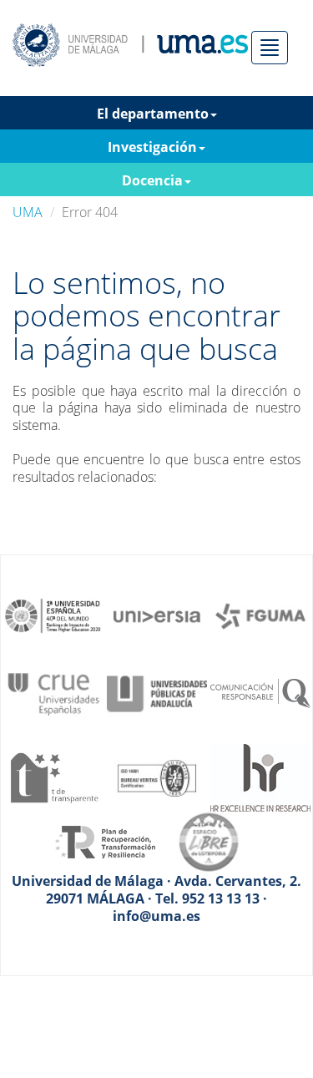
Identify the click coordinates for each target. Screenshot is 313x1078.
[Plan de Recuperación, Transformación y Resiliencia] (105, 841)
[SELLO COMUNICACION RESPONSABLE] (260, 692)
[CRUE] (53, 692)
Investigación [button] (152, 147)
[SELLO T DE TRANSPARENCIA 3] (53, 776)
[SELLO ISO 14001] (157, 776)
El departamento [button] (153, 113)
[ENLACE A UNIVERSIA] (157, 614)
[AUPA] (157, 692)
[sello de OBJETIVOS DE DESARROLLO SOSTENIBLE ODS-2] (53, 614)
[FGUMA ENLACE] (260, 614)
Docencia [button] (152, 180)
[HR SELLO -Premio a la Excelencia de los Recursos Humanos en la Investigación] (260, 776)
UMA (28, 212)
